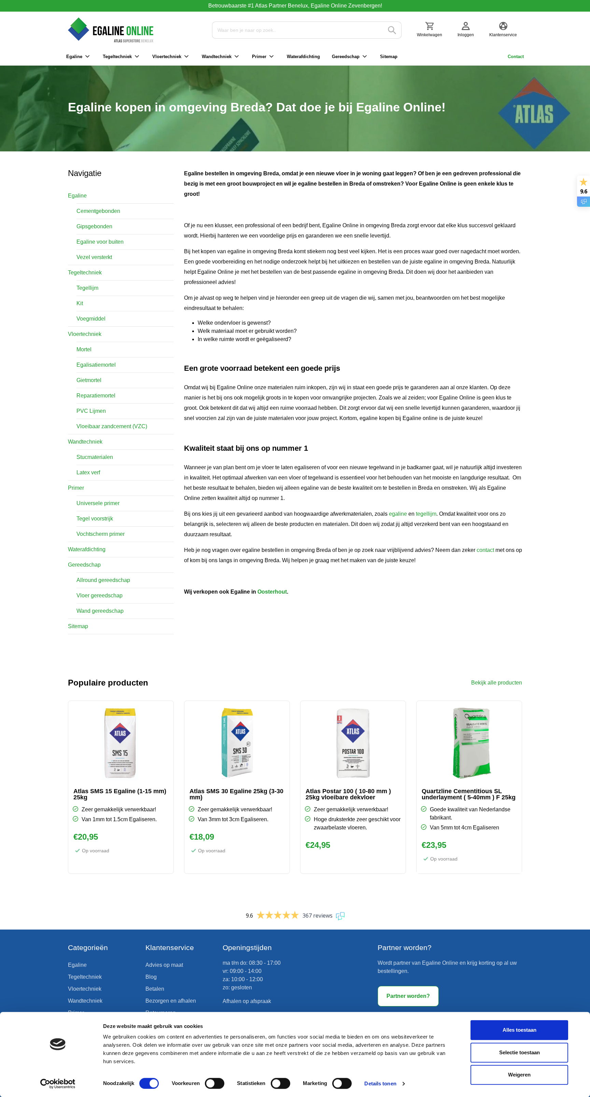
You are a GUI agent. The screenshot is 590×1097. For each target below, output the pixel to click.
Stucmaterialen (94, 457)
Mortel (84, 349)
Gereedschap (346, 56)
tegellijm (426, 514)
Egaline (74, 56)
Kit (79, 303)
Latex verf (88, 472)
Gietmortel (88, 380)
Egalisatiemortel (96, 365)
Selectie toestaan (519, 1052)
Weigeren (519, 1075)
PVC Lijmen (91, 411)
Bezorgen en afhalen (170, 1001)
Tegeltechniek (117, 56)
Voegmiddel (91, 319)
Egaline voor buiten (100, 242)
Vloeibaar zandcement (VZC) (111, 426)
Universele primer (98, 503)
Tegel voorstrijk (94, 519)
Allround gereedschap (103, 580)
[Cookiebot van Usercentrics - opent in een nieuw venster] (58, 1084)
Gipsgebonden (94, 226)
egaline (398, 514)
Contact (516, 56)
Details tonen (380, 1083)
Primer (259, 56)
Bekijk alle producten (496, 683)
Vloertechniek (166, 56)
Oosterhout (272, 592)
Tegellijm (87, 288)
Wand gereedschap (100, 611)
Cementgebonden (98, 211)
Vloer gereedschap (99, 595)
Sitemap (388, 56)
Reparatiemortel (95, 395)
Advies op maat (164, 965)
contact (485, 550)
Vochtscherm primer (100, 534)
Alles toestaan (519, 1030)
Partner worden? (408, 996)
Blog (151, 977)
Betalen (154, 989)
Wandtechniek (216, 56)
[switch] (214, 1083)
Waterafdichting (303, 56)
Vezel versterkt (94, 257)
